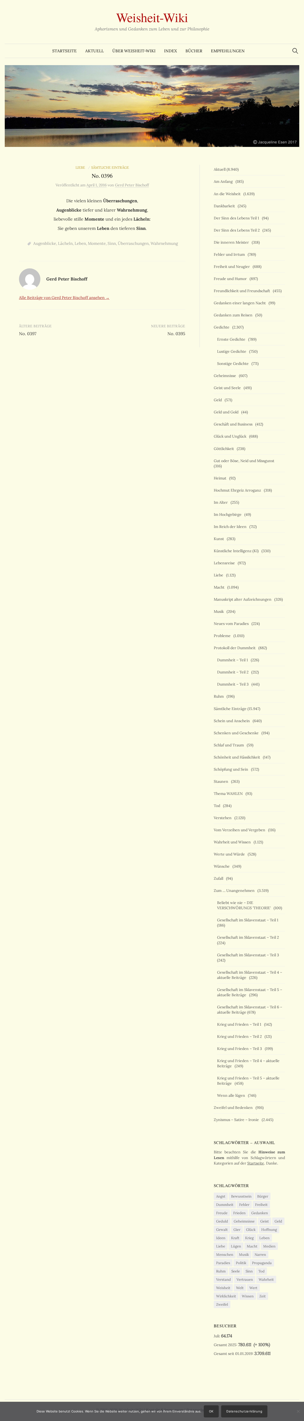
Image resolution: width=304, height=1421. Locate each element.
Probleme (223, 635)
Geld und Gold (227, 412)
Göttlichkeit (225, 448)
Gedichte (222, 327)
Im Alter (222, 502)
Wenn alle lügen (232, 1095)
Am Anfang (224, 181)
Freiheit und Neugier (233, 266)
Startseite (64, 50)
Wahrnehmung (164, 243)
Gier (236, 1229)
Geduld (222, 1221)
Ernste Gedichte (232, 339)
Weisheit (223, 1288)
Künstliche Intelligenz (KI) (237, 550)
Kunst (220, 538)
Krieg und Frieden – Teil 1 (240, 1024)
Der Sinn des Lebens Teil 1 (237, 218)
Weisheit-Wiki (152, 17)
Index (170, 50)
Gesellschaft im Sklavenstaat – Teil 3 (249, 954)
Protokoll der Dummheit (235, 647)
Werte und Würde (230, 854)
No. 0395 (176, 333)
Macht (220, 587)
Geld (219, 399)
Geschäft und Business (234, 424)
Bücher (193, 50)
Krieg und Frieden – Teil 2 (240, 1036)
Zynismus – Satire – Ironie (237, 1119)
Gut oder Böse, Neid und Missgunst (245, 460)
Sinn (112, 243)
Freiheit (261, 1204)
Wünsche (223, 866)
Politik (241, 1263)
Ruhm (220, 696)
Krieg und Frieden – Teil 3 (240, 1048)
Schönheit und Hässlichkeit (238, 757)
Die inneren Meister (232, 242)
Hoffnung (269, 1229)
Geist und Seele (228, 387)
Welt (240, 1288)
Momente (97, 243)
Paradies (223, 1263)
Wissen (248, 1296)
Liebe (81, 167)
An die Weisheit (228, 193)
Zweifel (222, 1304)
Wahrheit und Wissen (233, 842)
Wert (253, 1288)
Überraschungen (133, 243)
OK (211, 1411)
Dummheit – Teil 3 (234, 684)
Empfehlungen (228, 50)
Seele (235, 1271)
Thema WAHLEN (229, 793)
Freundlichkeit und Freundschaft (243, 290)
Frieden (239, 1213)
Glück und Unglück (231, 436)
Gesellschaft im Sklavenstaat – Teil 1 (248, 920)
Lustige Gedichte (232, 351)
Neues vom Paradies (232, 623)
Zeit (262, 1296)
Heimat (221, 478)
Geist (264, 1221)
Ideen (220, 1238)
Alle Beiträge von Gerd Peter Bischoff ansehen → (64, 297)
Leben (80, 243)
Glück (251, 1229)
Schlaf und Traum (230, 745)
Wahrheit (266, 1279)
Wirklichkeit (226, 1296)
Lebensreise (225, 563)
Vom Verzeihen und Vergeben (240, 829)
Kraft (235, 1238)
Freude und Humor (231, 278)
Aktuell (94, 50)
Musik (220, 611)
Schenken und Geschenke (237, 732)
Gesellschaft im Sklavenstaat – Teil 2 (249, 937)
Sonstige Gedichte (234, 363)
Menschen (224, 1254)
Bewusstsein (241, 1196)
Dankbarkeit (225, 205)
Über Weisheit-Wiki (134, 50)
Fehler (244, 1204)
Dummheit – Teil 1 (233, 659)
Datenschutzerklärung (244, 1411)
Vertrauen (245, 1279)
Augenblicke (44, 243)
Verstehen (223, 817)
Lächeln (65, 243)
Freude (222, 1213)
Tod (218, 805)
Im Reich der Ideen (231, 526)
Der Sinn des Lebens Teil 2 (237, 230)
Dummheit (224, 1204)
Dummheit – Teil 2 (233, 672)
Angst (220, 1196)
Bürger (262, 1196)
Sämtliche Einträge (110, 167)
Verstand (223, 1279)
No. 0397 (27, 333)
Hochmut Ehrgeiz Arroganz (238, 490)
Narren (260, 1254)
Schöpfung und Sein (232, 769)
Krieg (249, 1238)
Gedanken (259, 1213)
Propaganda (262, 1263)
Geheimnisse (226, 375)
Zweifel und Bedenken (234, 1107)
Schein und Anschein (233, 720)
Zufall (219, 878)
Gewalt (222, 1229)
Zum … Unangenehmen (235, 890)
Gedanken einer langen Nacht (241, 302)
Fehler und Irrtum (230, 254)
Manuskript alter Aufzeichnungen (243, 599)
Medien (269, 1246)
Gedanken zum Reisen (234, 315)
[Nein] (298, 1411)
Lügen (236, 1246)
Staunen (222, 781)
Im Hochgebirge (228, 514)
